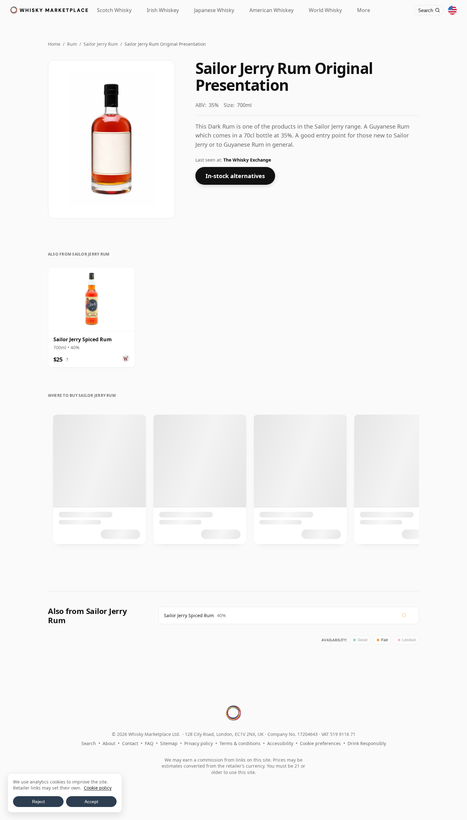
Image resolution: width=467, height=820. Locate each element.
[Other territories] (452, 10)
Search (88, 743)
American (271, 10)
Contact (130, 743)
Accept (91, 801)
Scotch (114, 10)
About (109, 743)
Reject (38, 801)
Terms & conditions (240, 743)
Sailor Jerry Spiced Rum (189, 615)
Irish (163, 10)
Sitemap (169, 743)
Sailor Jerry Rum (101, 44)
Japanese (214, 10)
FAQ (149, 743)
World (325, 10)
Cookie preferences (320, 743)
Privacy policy (198, 743)
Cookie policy (98, 788)
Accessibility (280, 743)
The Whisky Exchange (247, 160)
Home (54, 44)
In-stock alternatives (235, 176)
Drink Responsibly (367, 743)
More (363, 10)
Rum (72, 44)
